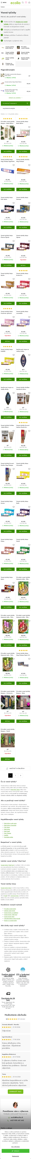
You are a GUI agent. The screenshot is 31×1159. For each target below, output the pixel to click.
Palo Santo (7, 827)
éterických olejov (15, 789)
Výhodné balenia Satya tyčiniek (12, 918)
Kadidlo (6, 835)
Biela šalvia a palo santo (10, 823)
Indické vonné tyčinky (9, 911)
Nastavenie (15, 1156)
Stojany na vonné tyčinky (10, 920)
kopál (5, 896)
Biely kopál (7, 831)
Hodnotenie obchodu (15, 1014)
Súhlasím (16, 1151)
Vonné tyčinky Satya (6, 888)
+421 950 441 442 (17, 1120)
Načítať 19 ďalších (17, 768)
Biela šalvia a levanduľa (10, 825)
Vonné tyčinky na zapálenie (11, 913)
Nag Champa (7, 833)
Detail (23, 265)
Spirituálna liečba (8, 837)
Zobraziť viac (16, 1092)
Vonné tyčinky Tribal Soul (7, 865)
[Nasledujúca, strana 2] (15, 775)
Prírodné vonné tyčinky (10, 909)
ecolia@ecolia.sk (17, 1117)
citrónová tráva (15, 896)
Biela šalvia (7, 829)
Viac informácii (15, 1147)
